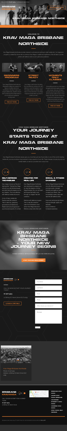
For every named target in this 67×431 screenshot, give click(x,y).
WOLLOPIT (43, 420)
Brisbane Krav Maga (56, 392)
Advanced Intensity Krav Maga (56, 401)
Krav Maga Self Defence (57, 411)
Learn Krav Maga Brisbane (56, 396)
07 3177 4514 (12, 2)
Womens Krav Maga (56, 407)
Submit (38, 327)
